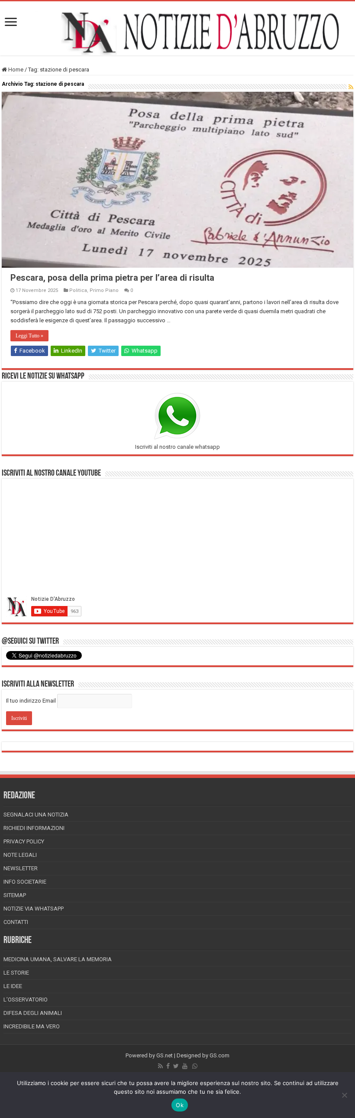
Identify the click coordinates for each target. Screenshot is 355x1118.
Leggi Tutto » (29, 336)
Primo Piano (104, 290)
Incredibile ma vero (31, 1026)
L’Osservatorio (25, 999)
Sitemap (14, 895)
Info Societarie (24, 881)
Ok (180, 1105)
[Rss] (160, 1066)
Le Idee (12, 986)
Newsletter (20, 868)
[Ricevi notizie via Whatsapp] (194, 1066)
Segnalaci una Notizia (35, 814)
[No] (344, 1095)
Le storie (16, 972)
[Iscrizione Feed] (351, 87)
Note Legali (20, 855)
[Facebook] (168, 1066)
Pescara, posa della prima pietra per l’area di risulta (112, 277)
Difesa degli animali (32, 1013)
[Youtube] (184, 1066)
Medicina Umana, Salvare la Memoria (57, 959)
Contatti (15, 922)
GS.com (219, 1055)
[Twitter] (176, 1066)
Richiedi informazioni (34, 828)
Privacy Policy (23, 841)
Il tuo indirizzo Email (31, 700)
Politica (78, 290)
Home (15, 69)
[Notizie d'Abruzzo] (177, 32)
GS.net (164, 1055)
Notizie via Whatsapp (33, 908)
